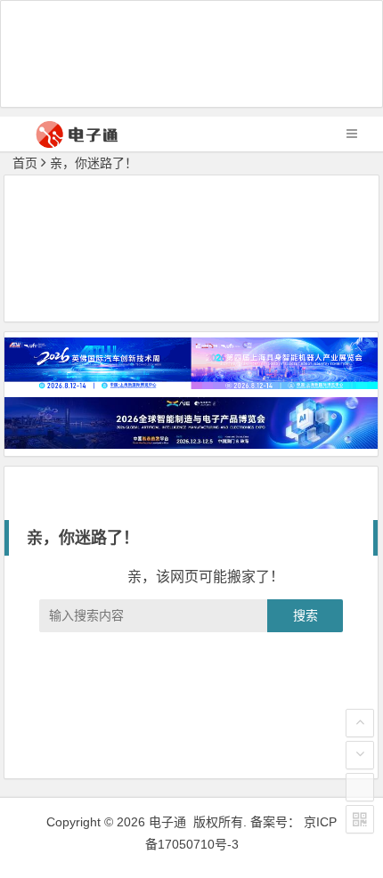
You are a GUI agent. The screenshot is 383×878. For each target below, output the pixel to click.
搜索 (305, 615)
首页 (24, 163)
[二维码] (360, 819)
